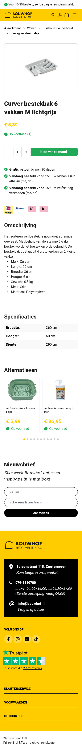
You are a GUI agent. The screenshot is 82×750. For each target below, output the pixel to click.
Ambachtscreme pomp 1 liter (59, 410)
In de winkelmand (53, 152)
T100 (24, 738)
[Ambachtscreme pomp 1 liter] (60, 389)
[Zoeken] (52, 15)
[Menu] (74, 15)
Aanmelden (41, 513)
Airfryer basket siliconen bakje (20, 410)
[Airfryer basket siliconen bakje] (22, 389)
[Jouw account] (60, 15)
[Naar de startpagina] (18, 15)
